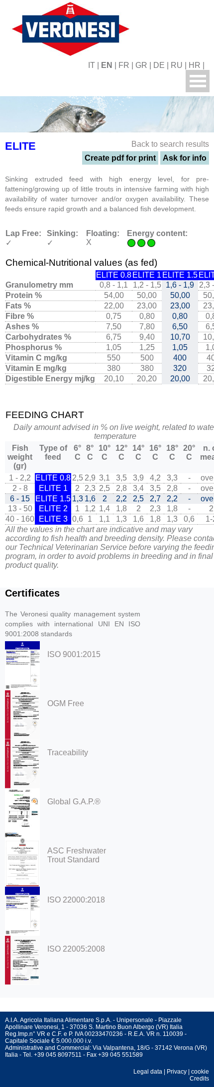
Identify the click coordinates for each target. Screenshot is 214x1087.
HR (195, 65)
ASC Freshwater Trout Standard (76, 855)
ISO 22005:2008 (76, 949)
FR (123, 65)
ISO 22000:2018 (76, 900)
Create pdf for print (120, 158)
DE (159, 65)
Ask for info (185, 158)
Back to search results (170, 144)
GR (141, 65)
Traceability (67, 752)
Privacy (177, 1071)
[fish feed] (210, 65)
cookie (200, 1071)
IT (91, 65)
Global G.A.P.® (74, 801)
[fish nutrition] (68, 27)
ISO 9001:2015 (74, 654)
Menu (198, 81)
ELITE (20, 146)
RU (177, 65)
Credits (199, 1078)
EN (106, 65)
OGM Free (65, 703)
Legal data (147, 1071)
